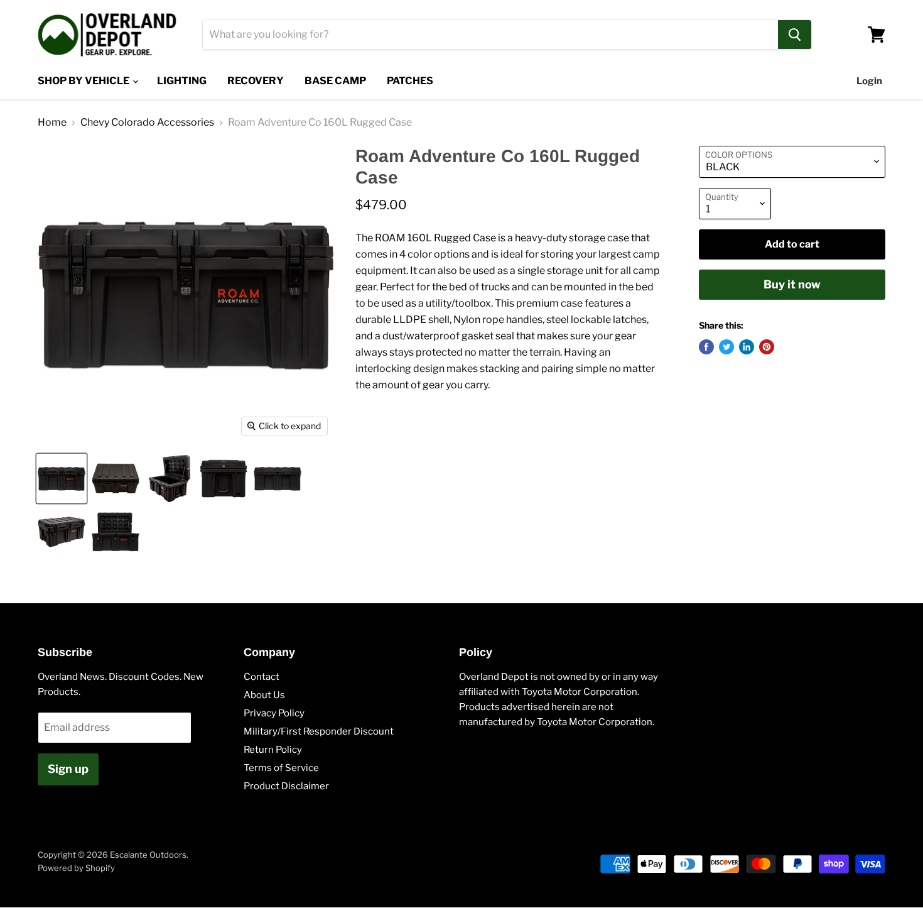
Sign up (68, 768)
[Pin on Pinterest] (766, 346)
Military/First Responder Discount (319, 731)
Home (52, 122)
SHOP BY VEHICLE (84, 81)
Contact (261, 676)
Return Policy (273, 749)
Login (869, 81)
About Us (264, 695)
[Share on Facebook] (706, 346)
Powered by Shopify (76, 868)
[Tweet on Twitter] (726, 346)
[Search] (794, 34)
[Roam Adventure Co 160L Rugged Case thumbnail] (61, 478)
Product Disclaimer (286, 786)
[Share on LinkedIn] (746, 346)
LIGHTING (182, 81)
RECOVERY (255, 81)
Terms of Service (281, 768)
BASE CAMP (335, 81)
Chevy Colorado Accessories (147, 122)
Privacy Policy (274, 713)
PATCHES (410, 81)
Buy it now (792, 284)
